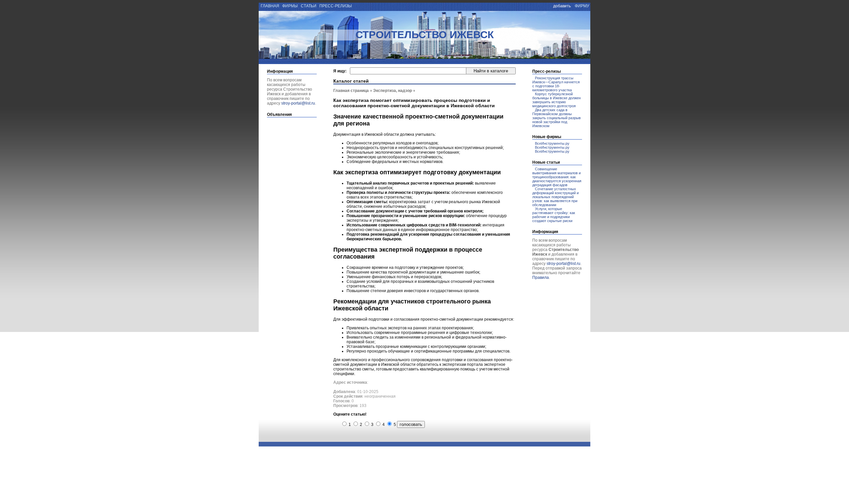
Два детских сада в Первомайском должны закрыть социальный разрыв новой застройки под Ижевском (556, 118)
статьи (308, 6)
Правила (540, 277)
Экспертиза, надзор (392, 90)
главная (269, 6)
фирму (582, 6)
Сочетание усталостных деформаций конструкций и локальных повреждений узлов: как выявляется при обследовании (555, 197)
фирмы (290, 6)
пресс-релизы (335, 6)
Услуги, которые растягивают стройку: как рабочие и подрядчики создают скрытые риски (553, 215)
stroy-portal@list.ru (298, 103)
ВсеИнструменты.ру (552, 143)
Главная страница (351, 90)
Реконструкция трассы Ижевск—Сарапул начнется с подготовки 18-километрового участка (556, 84)
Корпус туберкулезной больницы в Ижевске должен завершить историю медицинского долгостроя (556, 100)
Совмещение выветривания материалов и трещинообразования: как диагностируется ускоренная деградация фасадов (556, 177)
